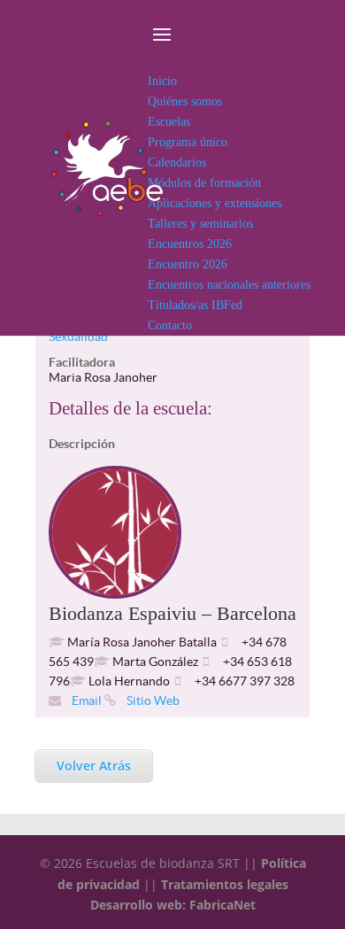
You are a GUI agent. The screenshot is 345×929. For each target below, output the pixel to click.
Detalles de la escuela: (130, 408)
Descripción (82, 444)
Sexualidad (78, 336)
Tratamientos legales (224, 884)
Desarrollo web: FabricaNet (173, 904)
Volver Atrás (94, 765)
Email (85, 700)
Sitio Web (152, 700)
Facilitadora (82, 362)
